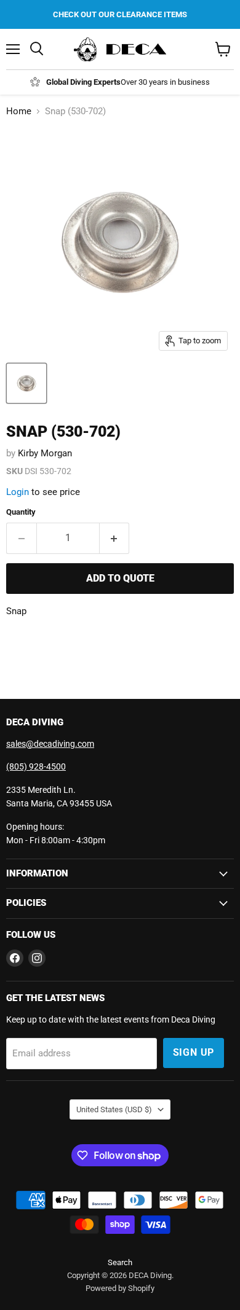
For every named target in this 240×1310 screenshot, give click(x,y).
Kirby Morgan (45, 453)
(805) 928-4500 (36, 766)
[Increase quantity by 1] (115, 538)
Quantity (21, 512)
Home (18, 111)
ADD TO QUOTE (120, 578)
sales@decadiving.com (50, 744)
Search (120, 1262)
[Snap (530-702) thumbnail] (26, 383)
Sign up (194, 1052)
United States (114, 1109)
